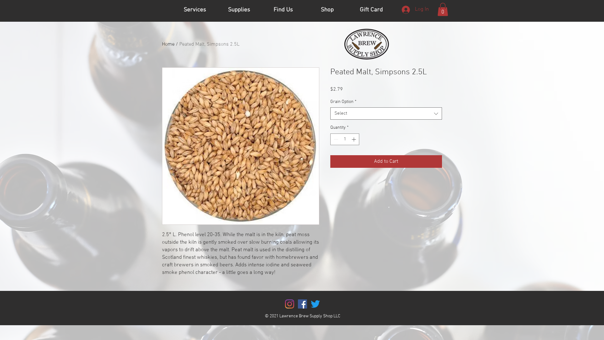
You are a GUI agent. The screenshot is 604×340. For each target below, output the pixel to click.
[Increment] (354, 139)
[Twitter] (315, 304)
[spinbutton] (344, 139)
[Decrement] (335, 139)
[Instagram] (289, 304)
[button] (442, 9)
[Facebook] (302, 304)
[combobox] (386, 113)
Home (168, 44)
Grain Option (343, 102)
